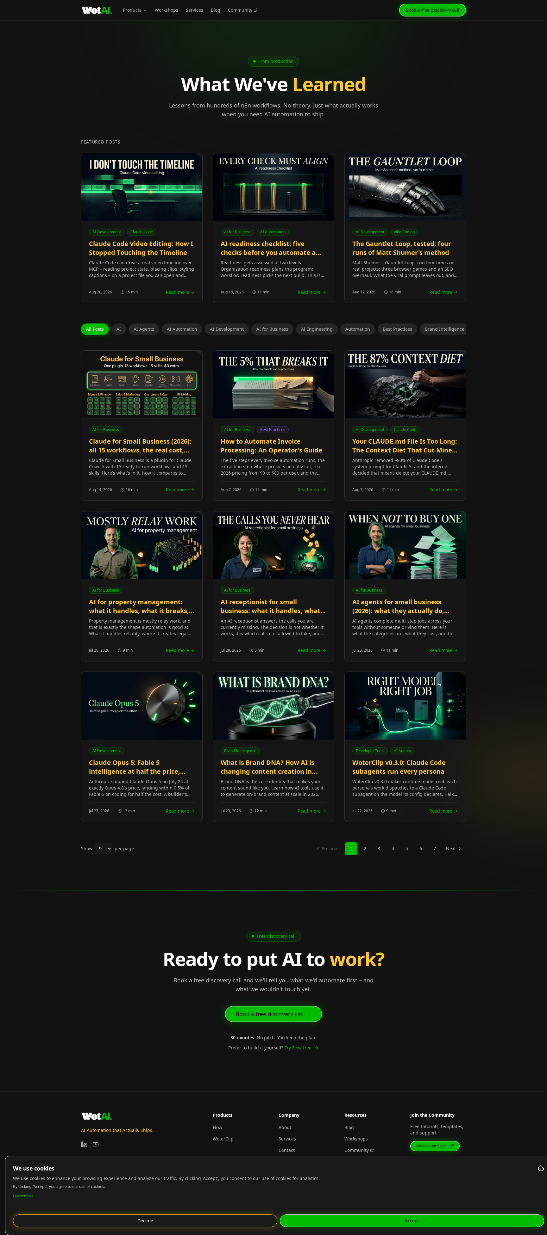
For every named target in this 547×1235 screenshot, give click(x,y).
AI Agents (144, 329)
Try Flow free (298, 1048)
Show (86, 848)
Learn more (23, 1196)
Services (194, 10)
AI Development (227, 329)
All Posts (95, 329)
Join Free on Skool (431, 1146)
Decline (145, 1221)
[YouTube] (95, 1144)
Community (240, 10)
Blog (215, 10)
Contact (287, 1150)
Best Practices (397, 329)
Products (132, 10)
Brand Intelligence (444, 329)
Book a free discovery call (432, 10)
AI (118, 329)
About (285, 1127)
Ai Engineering (317, 329)
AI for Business (272, 329)
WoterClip (223, 1139)
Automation (357, 329)
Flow (217, 1127)
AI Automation (182, 329)
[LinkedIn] (84, 1144)
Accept (412, 1221)
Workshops (166, 10)
